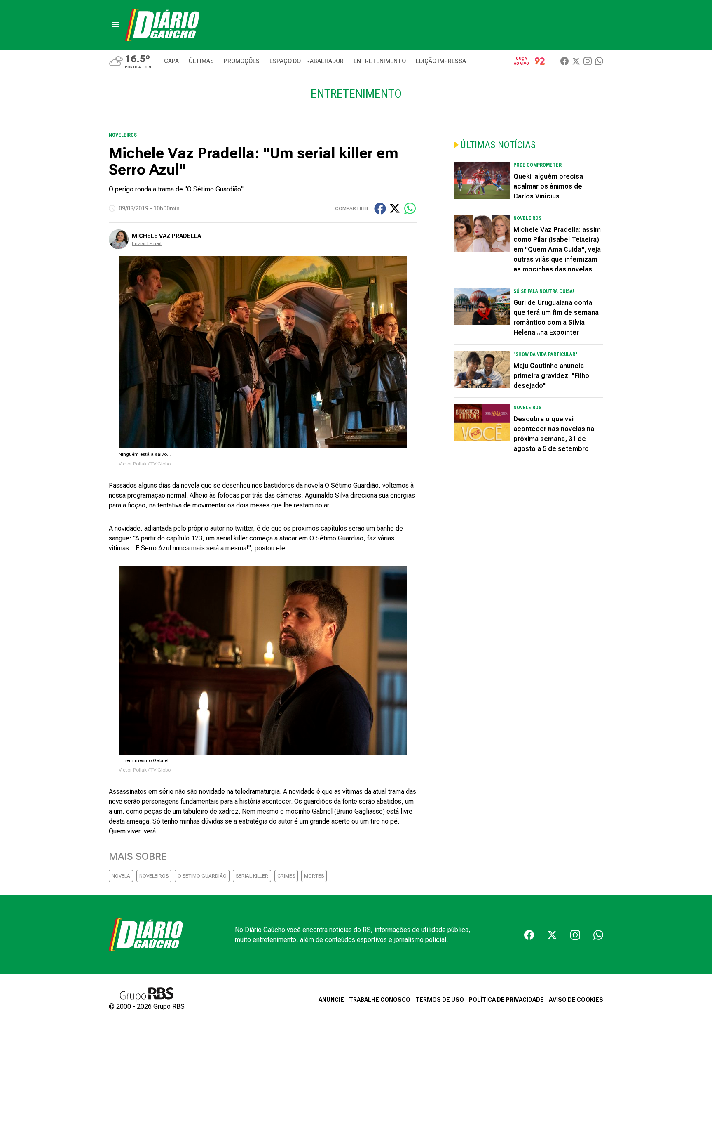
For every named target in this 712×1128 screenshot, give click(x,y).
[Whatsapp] (599, 61)
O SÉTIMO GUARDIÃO (202, 876)
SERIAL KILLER (252, 876)
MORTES (314, 876)
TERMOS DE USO (439, 999)
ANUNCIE (331, 999)
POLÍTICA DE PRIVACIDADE (506, 999)
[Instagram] (587, 61)
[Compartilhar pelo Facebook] (380, 209)
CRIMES (286, 876)
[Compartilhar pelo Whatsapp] (410, 208)
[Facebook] (564, 61)
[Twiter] (576, 61)
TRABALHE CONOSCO (379, 999)
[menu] (115, 25)
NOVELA (121, 876)
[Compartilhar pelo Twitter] (394, 208)
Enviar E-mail (147, 243)
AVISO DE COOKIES (576, 999)
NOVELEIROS (154, 876)
